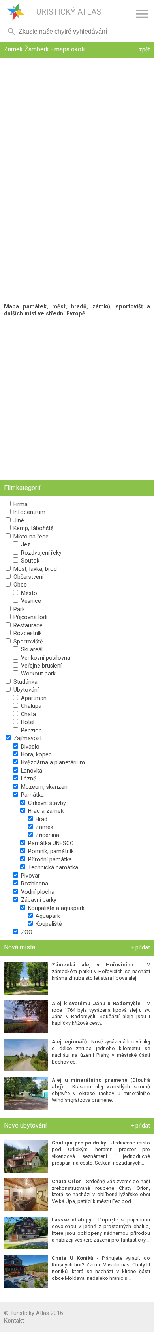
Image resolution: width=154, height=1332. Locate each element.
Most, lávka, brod (34, 569)
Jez (24, 544)
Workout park (37, 673)
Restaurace (27, 625)
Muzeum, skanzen (43, 787)
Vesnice (30, 601)
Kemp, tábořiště (33, 528)
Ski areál (31, 649)
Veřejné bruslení (40, 665)
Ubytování (25, 690)
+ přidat (140, 947)
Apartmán (33, 698)
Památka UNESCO (50, 843)
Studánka (25, 682)
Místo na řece (30, 536)
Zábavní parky (37, 900)
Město (28, 593)
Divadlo (29, 746)
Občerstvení (27, 577)
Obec (19, 585)
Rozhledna (33, 883)
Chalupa (30, 706)
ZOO (25, 932)
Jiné (18, 520)
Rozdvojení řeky (40, 553)
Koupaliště (48, 924)
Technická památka (52, 867)
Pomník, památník (50, 851)
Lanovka (30, 770)
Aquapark (47, 916)
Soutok (29, 560)
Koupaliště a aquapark (55, 908)
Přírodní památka (49, 859)
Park (18, 609)
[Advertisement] (77, 398)
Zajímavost (27, 738)
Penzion (30, 730)
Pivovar (29, 875)
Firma (20, 504)
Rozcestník (27, 633)
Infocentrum (28, 512)
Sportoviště (27, 641)
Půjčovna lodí (29, 617)
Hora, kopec (35, 754)
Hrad (40, 819)
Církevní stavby (46, 803)
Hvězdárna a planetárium (52, 762)
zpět (144, 49)
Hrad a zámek (45, 811)
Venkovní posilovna (44, 658)
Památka (31, 795)
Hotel (26, 722)
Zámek (43, 827)
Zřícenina (46, 835)
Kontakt (14, 1320)
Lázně (27, 778)
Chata (27, 714)
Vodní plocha (36, 892)
